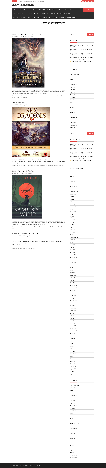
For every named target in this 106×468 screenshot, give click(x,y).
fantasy (27, 95)
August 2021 (73, 262)
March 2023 (72, 232)
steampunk (53, 95)
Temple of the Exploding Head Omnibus (27, 34)
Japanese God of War (47, 226)
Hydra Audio (41, 9)
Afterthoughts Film (74, 74)
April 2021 (72, 270)
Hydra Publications (23, 4)
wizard (25, 97)
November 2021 (73, 257)
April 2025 (72, 201)
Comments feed (73, 455)
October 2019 (73, 292)
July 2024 (72, 214)
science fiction (41, 95)
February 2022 (73, 252)
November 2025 (73, 186)
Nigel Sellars (55, 226)
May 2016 (72, 374)
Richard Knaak (57, 165)
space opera (48, 95)
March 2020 (72, 282)
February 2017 (73, 353)
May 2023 (72, 227)
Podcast (72, 115)
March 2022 (72, 249)
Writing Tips (72, 127)
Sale (71, 120)
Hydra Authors (23, 9)
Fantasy (18, 95)
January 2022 (73, 254)
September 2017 (73, 338)
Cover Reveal (73, 99)
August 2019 (73, 295)
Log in (71, 450)
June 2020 (72, 277)
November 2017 (73, 333)
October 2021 (73, 260)
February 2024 (73, 222)
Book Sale (72, 89)
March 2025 (72, 204)
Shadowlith (24, 248)
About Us (59, 9)
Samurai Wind (18, 248)
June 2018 (72, 315)
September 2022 (74, 237)
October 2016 (73, 363)
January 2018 (73, 328)
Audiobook (72, 77)
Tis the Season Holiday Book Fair (42, 17)
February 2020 (73, 285)
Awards (71, 82)
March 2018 (72, 323)
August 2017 (73, 341)
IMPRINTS (44, 13)
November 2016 (73, 361)
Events (33, 9)
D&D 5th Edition (29, 165)
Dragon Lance (37, 165)
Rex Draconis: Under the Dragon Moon (49, 247)
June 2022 (72, 244)
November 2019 (73, 290)
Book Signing (73, 92)
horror (71, 110)
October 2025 (73, 189)
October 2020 (73, 272)
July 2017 (72, 343)
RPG (62, 165)
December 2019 (73, 287)
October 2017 (73, 336)
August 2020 (73, 275)
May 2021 (72, 267)
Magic (31, 95)
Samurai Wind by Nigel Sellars (23, 171)
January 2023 (73, 234)
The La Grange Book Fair (32, 13)
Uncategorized (73, 125)
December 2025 (73, 184)
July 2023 (72, 224)
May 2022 (72, 247)
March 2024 (72, 219)
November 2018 (73, 303)
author (71, 79)
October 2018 (73, 305)
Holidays (72, 107)
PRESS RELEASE (73, 117)
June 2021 (72, 265)
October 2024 (73, 211)
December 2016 (73, 358)
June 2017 (72, 346)
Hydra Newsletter (18, 13)
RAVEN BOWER (54, 13)
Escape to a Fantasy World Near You (25, 234)
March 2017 (72, 351)
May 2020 (72, 280)
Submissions (50, 9)
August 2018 (73, 310)
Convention (72, 97)
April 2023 (72, 229)
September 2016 (73, 366)
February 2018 (73, 325)
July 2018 (72, 313)
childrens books (73, 94)
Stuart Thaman (31, 248)
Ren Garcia (35, 95)
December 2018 (73, 300)
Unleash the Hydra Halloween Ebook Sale (65, 17)
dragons (28, 247)
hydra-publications (29, 36)
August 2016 (73, 368)
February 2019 (73, 298)
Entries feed (72, 452)
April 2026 (72, 181)
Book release (73, 87)
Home (14, 9)
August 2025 (73, 194)
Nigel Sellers (37, 247)
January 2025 (73, 209)
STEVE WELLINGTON (65, 13)
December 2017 (73, 330)
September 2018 (73, 308)
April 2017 (72, 348)
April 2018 (72, 320)
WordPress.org (73, 457)
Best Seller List (73, 84)
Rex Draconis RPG (18, 103)
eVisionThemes (36, 465)
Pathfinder (42, 165)
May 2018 (72, 318)
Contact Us (68, 9)
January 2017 (73, 356)
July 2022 (72, 242)
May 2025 (72, 199)
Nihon (59, 226)
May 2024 (72, 216)
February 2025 (73, 206)
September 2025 (74, 191)
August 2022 (73, 239)
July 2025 (72, 196)
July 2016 (72, 371)
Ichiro (40, 226)
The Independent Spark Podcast (21, 17)
